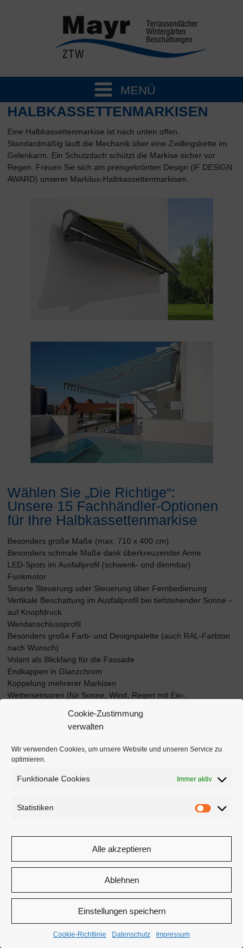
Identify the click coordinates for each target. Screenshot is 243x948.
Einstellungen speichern (122, 911)
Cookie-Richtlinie (79, 934)
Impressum (173, 934)
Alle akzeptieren (121, 849)
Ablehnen (122, 880)
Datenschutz (131, 934)
